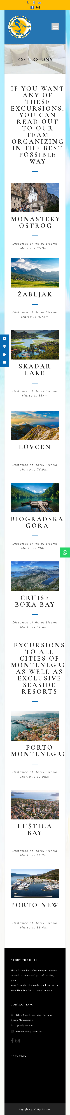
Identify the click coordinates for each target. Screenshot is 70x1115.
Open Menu (55, 26)
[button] (65, 552)
